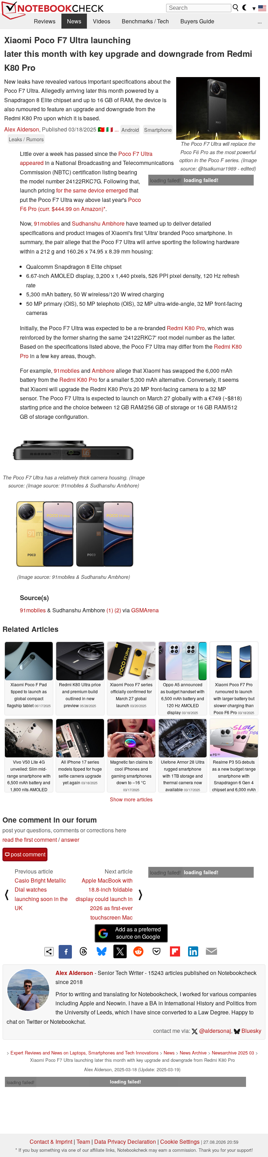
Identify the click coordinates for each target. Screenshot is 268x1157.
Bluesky (250, 1031)
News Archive (193, 1052)
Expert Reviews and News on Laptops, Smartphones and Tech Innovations (84, 1052)
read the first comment (29, 839)
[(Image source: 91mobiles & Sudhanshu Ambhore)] (73, 533)
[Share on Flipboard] (174, 951)
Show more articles (131, 799)
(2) (117, 610)
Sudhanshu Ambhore (98, 223)
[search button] (236, 7)
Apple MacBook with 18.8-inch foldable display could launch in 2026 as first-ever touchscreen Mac (104, 898)
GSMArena (145, 610)
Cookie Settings (180, 1141)
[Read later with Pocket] (156, 951)
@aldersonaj (214, 1031)
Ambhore (103, 370)
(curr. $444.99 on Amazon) (70, 209)
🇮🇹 (109, 129)
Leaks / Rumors (26, 139)
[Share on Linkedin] (193, 951)
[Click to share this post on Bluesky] (101, 951)
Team (83, 1141)
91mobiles (47, 223)
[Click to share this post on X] (120, 951)
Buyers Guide (197, 21)
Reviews (44, 21)
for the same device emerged (92, 190)
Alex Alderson (21, 129)
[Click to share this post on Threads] (83, 951)
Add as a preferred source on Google (138, 932)
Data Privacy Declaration (125, 1141)
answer (70, 839)
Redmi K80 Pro (186, 328)
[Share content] (49, 951)
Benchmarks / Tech (145, 21)
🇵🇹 (101, 129)
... (260, 21)
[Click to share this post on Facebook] (65, 951)
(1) (109, 610)
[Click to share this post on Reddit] (138, 951)
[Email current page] (211, 951)
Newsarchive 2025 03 (233, 1052)
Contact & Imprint (51, 1141)
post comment (27, 854)
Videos (101, 21)
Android (130, 129)
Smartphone (158, 129)
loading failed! (165, 180)
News (74, 21)
